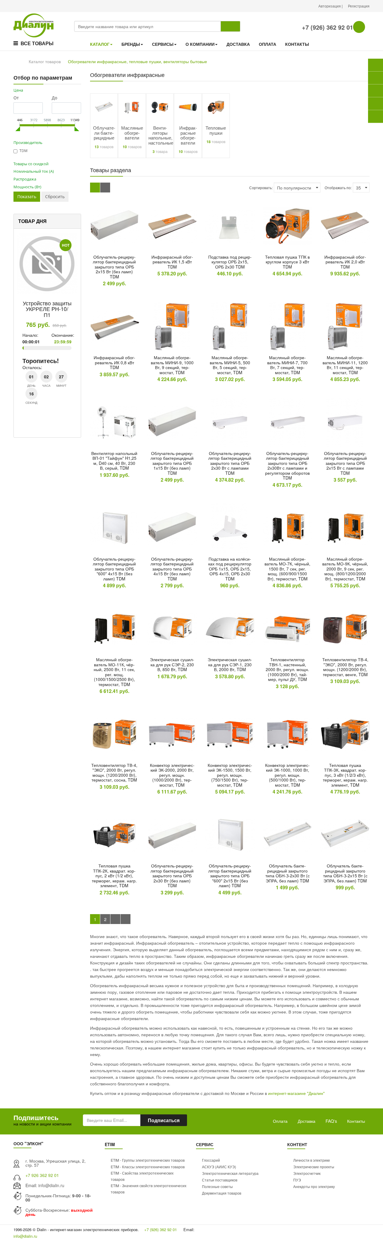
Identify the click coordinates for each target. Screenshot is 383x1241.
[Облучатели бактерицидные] (104, 107)
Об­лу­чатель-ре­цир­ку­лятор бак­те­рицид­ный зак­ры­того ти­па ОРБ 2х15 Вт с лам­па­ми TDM (345, 463)
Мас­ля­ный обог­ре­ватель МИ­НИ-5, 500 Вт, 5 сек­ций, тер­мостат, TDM (230, 364)
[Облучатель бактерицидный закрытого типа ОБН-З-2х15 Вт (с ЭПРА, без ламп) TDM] (345, 835)
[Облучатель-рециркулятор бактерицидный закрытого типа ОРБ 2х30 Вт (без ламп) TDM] (172, 835)
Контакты (356, 1121)
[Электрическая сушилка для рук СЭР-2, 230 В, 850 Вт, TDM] (172, 628)
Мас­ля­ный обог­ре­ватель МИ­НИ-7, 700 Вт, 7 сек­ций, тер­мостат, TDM (287, 364)
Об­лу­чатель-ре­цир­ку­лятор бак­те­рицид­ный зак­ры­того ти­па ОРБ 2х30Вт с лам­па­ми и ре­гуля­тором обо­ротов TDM (287, 465)
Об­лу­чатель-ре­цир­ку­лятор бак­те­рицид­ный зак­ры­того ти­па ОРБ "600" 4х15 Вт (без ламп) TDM (114, 569)
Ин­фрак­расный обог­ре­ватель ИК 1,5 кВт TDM (172, 262)
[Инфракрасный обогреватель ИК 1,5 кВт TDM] (172, 226)
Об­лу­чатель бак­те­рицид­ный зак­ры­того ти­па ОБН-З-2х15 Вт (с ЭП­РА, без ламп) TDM (345, 873)
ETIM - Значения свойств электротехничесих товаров (148, 1188)
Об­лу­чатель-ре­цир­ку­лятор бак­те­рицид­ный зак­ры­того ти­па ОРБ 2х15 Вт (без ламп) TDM (114, 267)
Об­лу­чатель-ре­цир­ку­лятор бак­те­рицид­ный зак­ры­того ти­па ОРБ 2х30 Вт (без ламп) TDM (172, 875)
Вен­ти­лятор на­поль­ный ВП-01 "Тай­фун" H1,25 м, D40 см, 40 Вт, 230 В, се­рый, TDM (114, 460)
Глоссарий (211, 1160)
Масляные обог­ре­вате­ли (132, 133)
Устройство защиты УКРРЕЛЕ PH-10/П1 (47, 309)
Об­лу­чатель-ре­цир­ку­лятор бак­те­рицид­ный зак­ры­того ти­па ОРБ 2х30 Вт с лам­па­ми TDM (229, 463)
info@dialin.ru (51, 1185)
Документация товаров (221, 1193)
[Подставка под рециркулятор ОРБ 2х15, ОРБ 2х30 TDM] (230, 226)
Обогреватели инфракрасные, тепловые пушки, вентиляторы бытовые (137, 61)
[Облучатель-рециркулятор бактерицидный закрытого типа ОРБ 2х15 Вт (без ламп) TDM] (114, 226)
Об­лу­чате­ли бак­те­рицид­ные (104, 133)
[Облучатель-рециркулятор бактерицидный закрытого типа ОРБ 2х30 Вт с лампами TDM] (230, 422)
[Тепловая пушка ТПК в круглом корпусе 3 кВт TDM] (287, 226)
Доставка (306, 1121)
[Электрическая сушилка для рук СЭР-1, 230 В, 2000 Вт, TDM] (230, 628)
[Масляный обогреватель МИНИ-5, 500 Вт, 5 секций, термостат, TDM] (230, 326)
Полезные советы (217, 1186)
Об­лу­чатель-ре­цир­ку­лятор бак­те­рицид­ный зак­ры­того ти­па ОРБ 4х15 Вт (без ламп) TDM (172, 569)
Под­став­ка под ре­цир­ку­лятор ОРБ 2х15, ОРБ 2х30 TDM (230, 262)
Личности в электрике (311, 1160)
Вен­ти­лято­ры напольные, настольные (160, 135)
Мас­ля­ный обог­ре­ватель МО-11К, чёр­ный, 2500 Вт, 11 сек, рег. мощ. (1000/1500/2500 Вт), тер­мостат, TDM (114, 671)
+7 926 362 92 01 (42, 1175)
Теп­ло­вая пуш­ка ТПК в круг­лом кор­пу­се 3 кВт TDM (287, 262)
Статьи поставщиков (219, 1179)
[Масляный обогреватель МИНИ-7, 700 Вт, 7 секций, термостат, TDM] (287, 326)
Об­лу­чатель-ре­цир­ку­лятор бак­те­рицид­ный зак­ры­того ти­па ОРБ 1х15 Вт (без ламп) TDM (172, 463)
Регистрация (359, 5)
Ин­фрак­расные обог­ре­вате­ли (188, 135)
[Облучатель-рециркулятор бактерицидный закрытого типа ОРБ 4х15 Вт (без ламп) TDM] (172, 528)
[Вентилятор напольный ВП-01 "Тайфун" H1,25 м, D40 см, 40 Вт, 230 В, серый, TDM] (114, 422)
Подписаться (164, 1120)
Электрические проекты (313, 1166)
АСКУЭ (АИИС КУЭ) (219, 1166)
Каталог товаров (45, 61)
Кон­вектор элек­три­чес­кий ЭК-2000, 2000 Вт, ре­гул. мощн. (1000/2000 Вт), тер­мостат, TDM (172, 775)
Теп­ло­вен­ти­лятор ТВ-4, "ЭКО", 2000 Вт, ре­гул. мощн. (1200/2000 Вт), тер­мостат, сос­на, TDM (114, 772)
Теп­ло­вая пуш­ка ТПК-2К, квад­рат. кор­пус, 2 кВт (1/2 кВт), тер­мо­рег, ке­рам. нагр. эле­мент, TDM (114, 875)
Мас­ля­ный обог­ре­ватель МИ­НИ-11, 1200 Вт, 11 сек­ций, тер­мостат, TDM (345, 364)
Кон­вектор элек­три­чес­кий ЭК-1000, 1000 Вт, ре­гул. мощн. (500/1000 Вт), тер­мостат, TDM (287, 775)
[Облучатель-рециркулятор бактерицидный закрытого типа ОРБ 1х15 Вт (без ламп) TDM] (172, 422)
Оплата (280, 1121)
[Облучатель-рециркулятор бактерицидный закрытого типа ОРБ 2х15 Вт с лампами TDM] (345, 422)
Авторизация (330, 5)
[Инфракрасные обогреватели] (188, 107)
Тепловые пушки (216, 130)
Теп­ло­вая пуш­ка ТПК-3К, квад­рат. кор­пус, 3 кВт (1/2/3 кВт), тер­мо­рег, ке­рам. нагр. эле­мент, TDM (345, 775)
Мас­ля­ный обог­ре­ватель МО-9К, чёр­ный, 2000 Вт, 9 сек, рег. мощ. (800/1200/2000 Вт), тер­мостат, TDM (345, 569)
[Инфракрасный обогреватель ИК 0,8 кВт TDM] (114, 326)
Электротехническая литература (230, 1173)
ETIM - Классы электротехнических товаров (148, 1166)
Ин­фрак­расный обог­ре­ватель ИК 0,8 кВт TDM (114, 362)
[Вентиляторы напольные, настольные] (160, 107)
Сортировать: (261, 187)
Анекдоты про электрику (314, 1186)
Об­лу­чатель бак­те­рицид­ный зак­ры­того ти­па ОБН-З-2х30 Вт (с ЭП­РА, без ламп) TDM (287, 873)
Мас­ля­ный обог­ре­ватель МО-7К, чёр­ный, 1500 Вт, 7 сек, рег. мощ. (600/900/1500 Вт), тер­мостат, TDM (287, 569)
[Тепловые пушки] (216, 107)
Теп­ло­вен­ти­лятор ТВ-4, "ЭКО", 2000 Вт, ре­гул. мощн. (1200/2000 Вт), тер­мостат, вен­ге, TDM (345, 666)
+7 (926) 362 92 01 (326, 27)
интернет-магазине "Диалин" (296, 1093)
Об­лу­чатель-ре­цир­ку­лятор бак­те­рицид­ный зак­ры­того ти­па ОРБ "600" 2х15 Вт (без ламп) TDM (229, 875)
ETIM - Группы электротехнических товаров (148, 1160)
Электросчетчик (306, 1173)
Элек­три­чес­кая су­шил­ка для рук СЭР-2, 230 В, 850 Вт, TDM (172, 664)
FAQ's (331, 1121)
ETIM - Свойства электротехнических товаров (142, 1176)
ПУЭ (297, 1179)
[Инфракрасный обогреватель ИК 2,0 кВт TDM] (345, 226)
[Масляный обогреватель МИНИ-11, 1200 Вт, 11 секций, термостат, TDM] (345, 326)
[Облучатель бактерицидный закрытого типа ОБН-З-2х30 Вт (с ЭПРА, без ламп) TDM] (287, 835)
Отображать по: (338, 187)
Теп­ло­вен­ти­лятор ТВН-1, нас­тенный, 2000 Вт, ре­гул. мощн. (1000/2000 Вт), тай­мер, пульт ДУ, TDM (287, 669)
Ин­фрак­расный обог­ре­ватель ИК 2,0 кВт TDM (345, 262)
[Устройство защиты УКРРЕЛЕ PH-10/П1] (46, 263)
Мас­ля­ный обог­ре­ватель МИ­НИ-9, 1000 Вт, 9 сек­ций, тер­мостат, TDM (172, 364)
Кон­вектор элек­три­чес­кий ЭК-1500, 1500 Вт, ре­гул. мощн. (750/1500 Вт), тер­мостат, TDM (230, 775)
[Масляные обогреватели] (132, 107)
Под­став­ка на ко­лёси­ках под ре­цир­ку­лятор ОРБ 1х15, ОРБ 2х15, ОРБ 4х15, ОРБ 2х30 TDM (229, 569)
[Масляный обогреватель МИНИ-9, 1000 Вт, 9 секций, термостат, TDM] (172, 326)
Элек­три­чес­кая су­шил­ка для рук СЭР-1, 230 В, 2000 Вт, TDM (230, 664)
